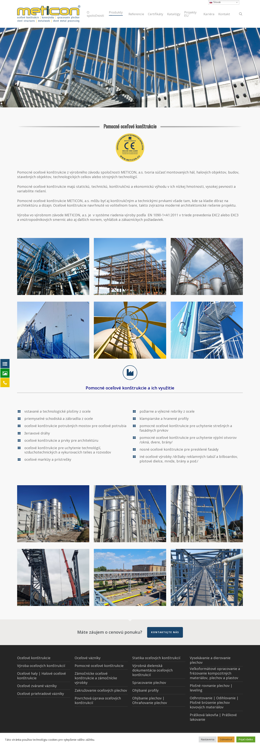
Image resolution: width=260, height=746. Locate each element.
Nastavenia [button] (207, 739)
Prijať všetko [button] (246, 739)
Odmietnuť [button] (226, 739)
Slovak (216, 2)
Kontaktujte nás (165, 632)
